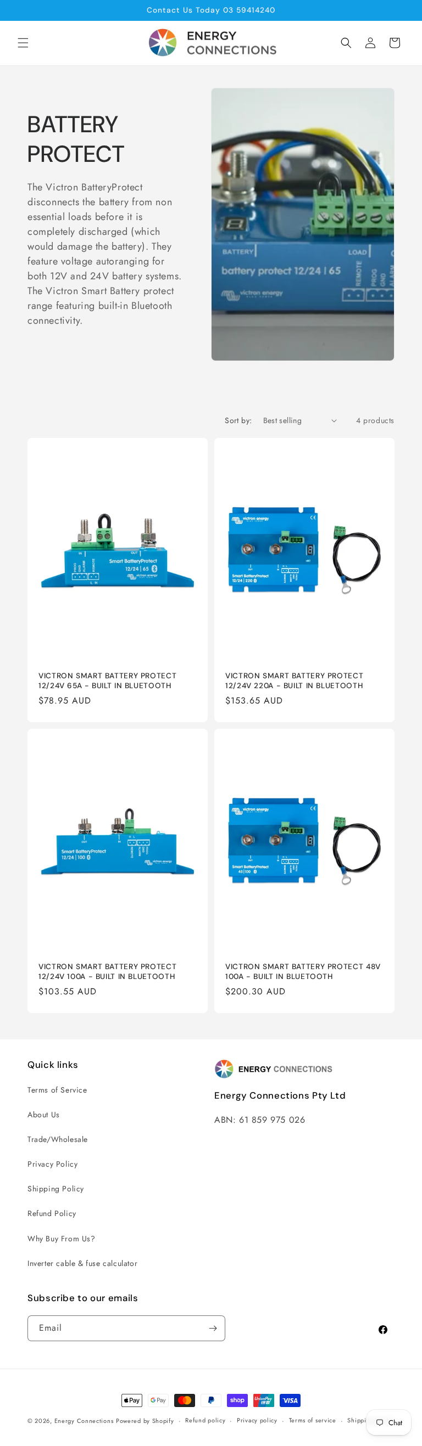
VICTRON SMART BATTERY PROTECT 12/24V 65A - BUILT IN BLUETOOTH (107, 680)
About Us (43, 1114)
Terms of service (312, 1420)
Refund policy (205, 1420)
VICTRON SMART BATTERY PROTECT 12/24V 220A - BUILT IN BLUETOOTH (294, 680)
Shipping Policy (55, 1188)
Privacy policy (257, 1420)
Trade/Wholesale (57, 1139)
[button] (23, 43)
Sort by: (238, 420)
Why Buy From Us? (61, 1238)
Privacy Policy (52, 1163)
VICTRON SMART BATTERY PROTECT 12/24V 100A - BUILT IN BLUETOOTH (107, 971)
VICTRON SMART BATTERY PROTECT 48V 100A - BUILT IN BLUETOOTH (303, 971)
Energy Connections (84, 1420)
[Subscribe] (213, 1328)
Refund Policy (51, 1213)
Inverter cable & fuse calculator (82, 1263)
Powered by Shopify (145, 1420)
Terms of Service (57, 1089)
